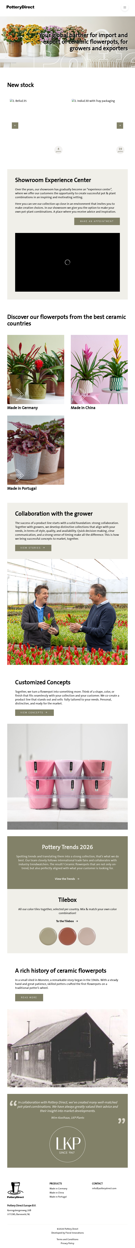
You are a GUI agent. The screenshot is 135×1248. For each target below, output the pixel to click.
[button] (15, 125)
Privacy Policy (67, 1243)
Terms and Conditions (67, 1239)
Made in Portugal (58, 1197)
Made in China (57, 1192)
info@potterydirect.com (104, 1188)
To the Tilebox (65, 921)
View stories (31, 547)
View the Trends (65, 879)
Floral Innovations (75, 1233)
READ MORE (29, 997)
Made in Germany (58, 1188)
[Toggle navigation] (124, 7)
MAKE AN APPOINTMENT (97, 221)
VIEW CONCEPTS (32, 712)
